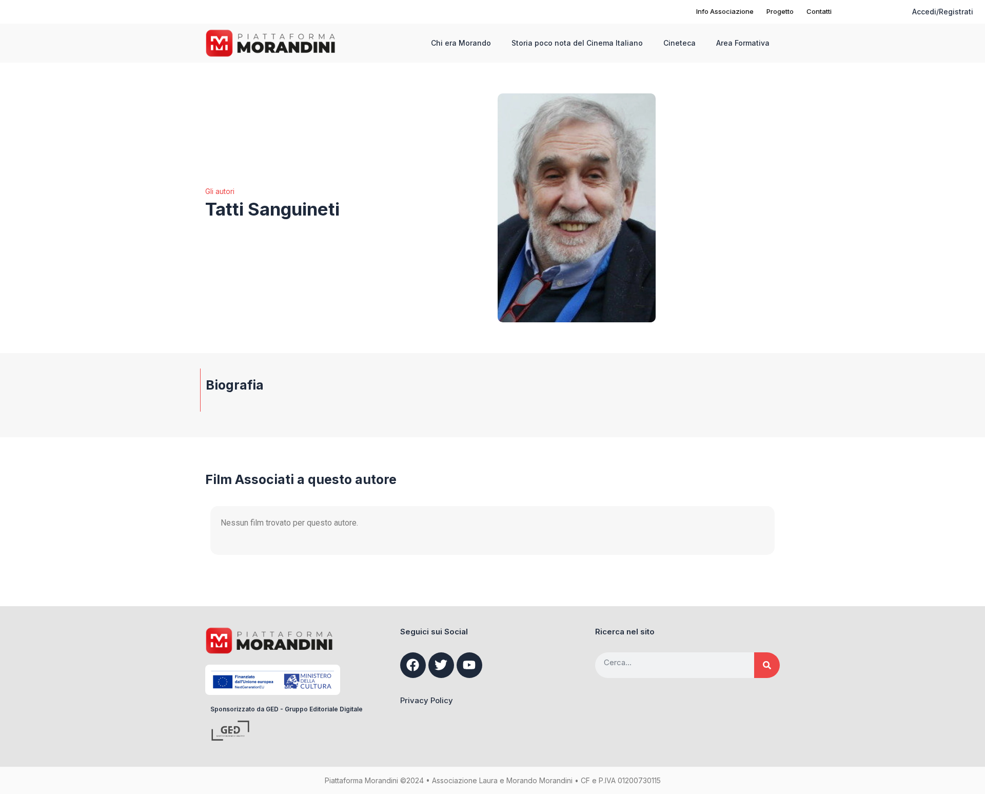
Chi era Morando (461, 42)
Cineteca (679, 42)
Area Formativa (743, 42)
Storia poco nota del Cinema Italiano (577, 42)
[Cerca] (767, 665)
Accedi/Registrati (942, 11)
